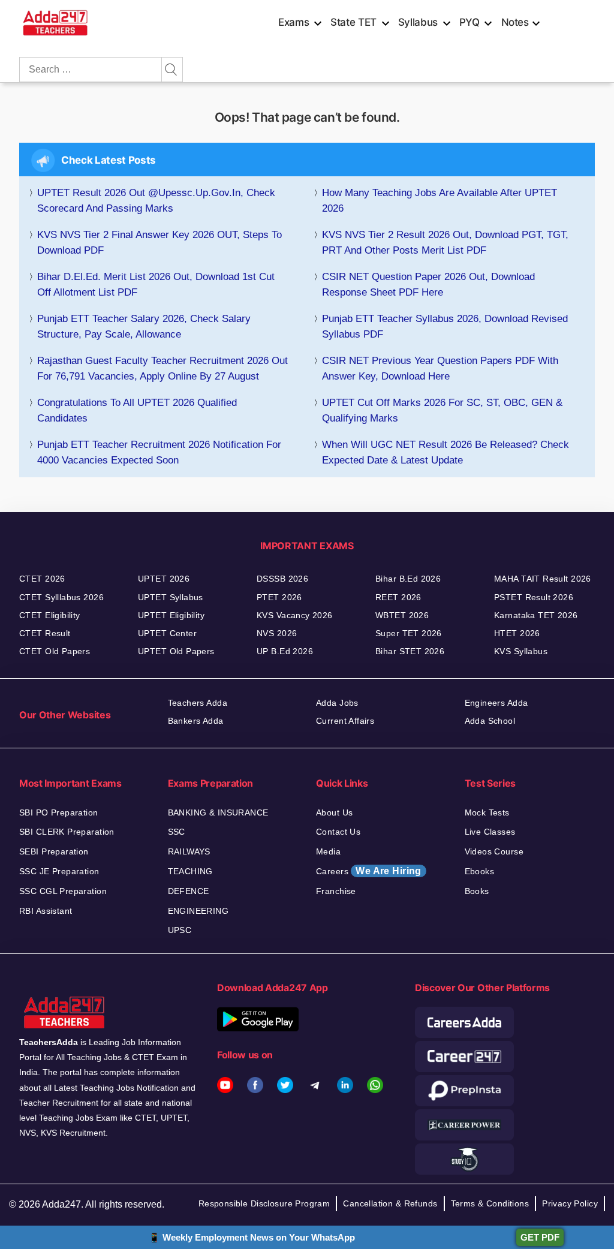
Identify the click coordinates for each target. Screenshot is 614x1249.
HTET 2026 (517, 633)
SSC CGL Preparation (63, 891)
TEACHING (190, 871)
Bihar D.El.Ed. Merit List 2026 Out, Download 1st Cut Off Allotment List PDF (156, 284)
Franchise (336, 891)
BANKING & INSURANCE (218, 812)
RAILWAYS (189, 851)
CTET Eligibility (49, 615)
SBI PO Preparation (58, 812)
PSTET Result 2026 (533, 597)
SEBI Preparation (54, 851)
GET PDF (539, 1237)
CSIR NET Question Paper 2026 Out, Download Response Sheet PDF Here (428, 284)
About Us (334, 812)
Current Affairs (345, 721)
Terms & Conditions (490, 1203)
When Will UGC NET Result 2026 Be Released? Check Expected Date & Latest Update (445, 452)
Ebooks (480, 871)
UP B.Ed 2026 (285, 651)
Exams (293, 22)
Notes (515, 22)
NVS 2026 (277, 633)
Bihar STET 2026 (409, 651)
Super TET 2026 (408, 633)
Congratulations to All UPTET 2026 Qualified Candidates (137, 410)
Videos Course (494, 851)
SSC (176, 831)
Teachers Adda (197, 703)
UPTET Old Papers (176, 651)
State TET (353, 22)
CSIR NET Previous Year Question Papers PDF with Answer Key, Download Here (440, 368)
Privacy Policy (570, 1203)
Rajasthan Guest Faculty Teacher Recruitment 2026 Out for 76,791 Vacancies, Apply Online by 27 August (162, 368)
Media (328, 851)
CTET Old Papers (54, 651)
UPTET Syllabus (170, 597)
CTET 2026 (42, 578)
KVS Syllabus (520, 651)
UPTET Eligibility (171, 615)
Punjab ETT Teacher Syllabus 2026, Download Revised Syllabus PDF (445, 326)
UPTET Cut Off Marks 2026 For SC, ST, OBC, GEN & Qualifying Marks (442, 410)
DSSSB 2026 (282, 578)
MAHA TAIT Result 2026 (542, 578)
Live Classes (490, 831)
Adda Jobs (337, 703)
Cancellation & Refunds (390, 1203)
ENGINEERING (198, 911)
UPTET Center (167, 633)
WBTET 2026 (402, 615)
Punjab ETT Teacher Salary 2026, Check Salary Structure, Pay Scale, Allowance (144, 326)
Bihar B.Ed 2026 (408, 578)
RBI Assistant (45, 911)
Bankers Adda (196, 721)
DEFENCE (188, 891)
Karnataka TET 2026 (536, 615)
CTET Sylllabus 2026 (61, 597)
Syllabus (418, 22)
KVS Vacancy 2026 (295, 615)
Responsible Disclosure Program (264, 1203)
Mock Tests (487, 812)
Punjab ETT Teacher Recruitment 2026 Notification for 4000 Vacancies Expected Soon (159, 452)
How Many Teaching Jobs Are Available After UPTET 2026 (439, 200)
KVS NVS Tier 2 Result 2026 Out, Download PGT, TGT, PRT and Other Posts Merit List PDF (445, 242)
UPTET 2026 (163, 578)
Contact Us (338, 831)
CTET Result (45, 633)
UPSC (180, 930)
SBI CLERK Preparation (67, 831)
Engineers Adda (496, 703)
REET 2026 (398, 597)
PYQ (469, 22)
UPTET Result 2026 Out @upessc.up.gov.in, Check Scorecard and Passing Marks (156, 200)
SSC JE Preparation (59, 871)
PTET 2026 (279, 597)
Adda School (490, 721)
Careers (369, 871)
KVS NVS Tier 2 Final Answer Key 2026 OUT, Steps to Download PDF (159, 242)
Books (477, 891)
